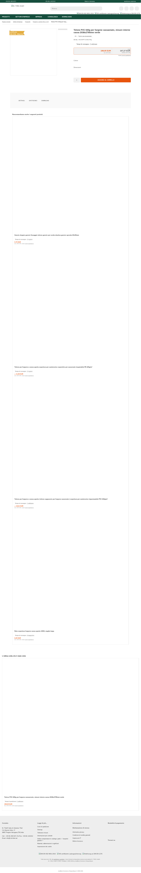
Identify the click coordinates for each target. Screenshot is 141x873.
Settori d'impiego (22, 17)
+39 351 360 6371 (11, 836)
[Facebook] (110, 844)
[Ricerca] (100, 9)
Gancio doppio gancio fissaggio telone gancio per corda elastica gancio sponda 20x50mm (46, 235)
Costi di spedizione (126, 55)
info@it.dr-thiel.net (11, 838)
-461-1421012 (51, 1)
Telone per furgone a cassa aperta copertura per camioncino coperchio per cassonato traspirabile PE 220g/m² (53, 367)
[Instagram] (108, 844)
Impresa (38, 17)
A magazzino (30, 635)
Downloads (67, 17)
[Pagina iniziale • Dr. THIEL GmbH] (17, 6)
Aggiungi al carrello (106, 80)
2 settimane (93, 44)
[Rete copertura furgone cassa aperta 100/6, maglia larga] (70, 573)
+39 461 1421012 (28, 836)
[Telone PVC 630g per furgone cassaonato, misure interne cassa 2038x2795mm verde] (70, 728)
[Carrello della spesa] (132, 8)
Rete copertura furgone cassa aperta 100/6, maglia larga (34, 631)
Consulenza (53, 17)
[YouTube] (112, 844)
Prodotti (6, 17)
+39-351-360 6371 (11, 1)
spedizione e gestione (59, 859)
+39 (46, 1)
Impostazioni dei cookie (44, 846)
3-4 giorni (29, 239)
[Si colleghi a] (126, 8)
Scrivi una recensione (85, 36)
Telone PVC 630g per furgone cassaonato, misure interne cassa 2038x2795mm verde (34, 797)
